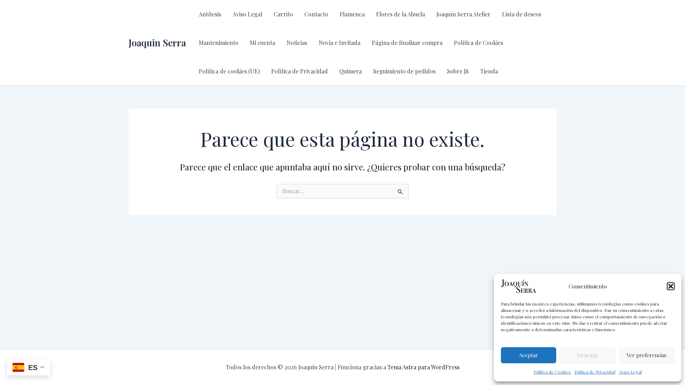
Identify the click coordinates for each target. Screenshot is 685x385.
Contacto (316, 14)
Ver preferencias (646, 355)
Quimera (350, 71)
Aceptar (528, 355)
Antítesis (210, 14)
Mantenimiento (218, 42)
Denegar (587, 355)
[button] (670, 286)
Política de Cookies (552, 372)
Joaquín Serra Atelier (463, 14)
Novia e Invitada (339, 42)
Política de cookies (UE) (229, 71)
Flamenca (352, 14)
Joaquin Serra (157, 42)
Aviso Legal (630, 372)
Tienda (489, 71)
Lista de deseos (521, 14)
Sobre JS (458, 71)
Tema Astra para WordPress (423, 367)
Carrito (283, 14)
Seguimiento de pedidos (404, 71)
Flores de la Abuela (400, 14)
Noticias (296, 42)
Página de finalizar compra (407, 42)
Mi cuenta (262, 42)
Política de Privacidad (594, 372)
